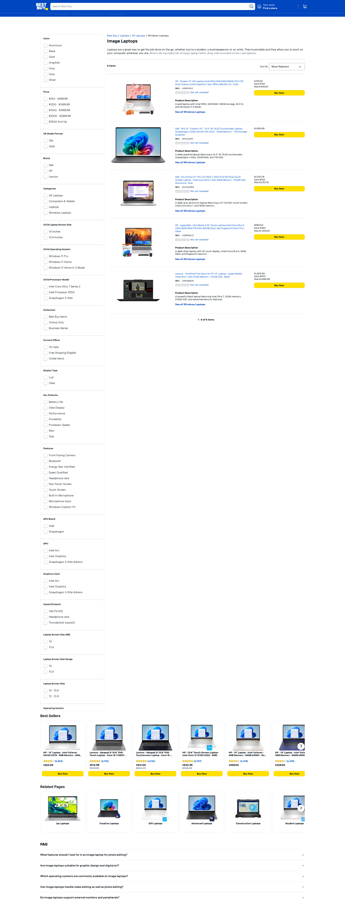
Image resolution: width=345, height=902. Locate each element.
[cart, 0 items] (305, 6)
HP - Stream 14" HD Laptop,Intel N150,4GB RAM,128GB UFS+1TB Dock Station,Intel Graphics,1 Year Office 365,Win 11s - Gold (209, 83)
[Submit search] (251, 6)
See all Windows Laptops (190, 111)
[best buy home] (42, 6)
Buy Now (279, 92)
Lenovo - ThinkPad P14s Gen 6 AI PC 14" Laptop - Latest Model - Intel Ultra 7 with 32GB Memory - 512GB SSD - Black (209, 275)
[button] (267, 6)
